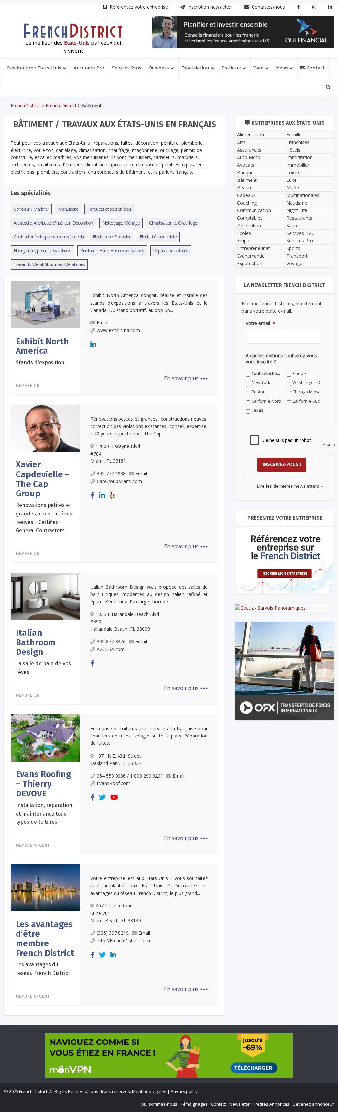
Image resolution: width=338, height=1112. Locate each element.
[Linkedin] (93, 344)
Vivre (258, 68)
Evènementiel (251, 256)
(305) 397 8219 (113, 933)
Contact (315, 68)
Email (102, 323)
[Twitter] (102, 797)
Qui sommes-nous (159, 1104)
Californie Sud (306, 401)
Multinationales (303, 195)
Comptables (250, 218)
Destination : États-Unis (34, 68)
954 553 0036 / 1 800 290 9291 (130, 776)
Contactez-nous (268, 7)
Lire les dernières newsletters (290, 486)
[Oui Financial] (243, 32)
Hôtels (293, 150)
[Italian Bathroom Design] (45, 595)
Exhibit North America (42, 346)
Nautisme (297, 203)
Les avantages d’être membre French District (45, 938)
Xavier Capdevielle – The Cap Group (43, 479)
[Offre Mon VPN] (169, 1055)
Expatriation (195, 68)
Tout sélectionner (267, 373)
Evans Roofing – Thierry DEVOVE (43, 784)
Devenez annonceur (313, 1104)
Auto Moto (248, 157)
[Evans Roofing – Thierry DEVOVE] (45, 737)
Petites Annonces (271, 1104)
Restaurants (299, 218)
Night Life (297, 210)
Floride (299, 373)
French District (61, 105)
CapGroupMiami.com (119, 481)
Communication (254, 210)
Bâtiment (247, 180)
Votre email (260, 323)
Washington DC (307, 382)
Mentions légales (149, 1091)
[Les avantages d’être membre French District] (45, 887)
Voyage (294, 263)
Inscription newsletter (209, 7)
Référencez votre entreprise (138, 7)
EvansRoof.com (113, 783)
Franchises (298, 142)
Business (159, 68)
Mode (293, 187)
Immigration (300, 157)
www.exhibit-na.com (118, 330)
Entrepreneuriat (253, 248)
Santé (293, 225)
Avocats (245, 165)
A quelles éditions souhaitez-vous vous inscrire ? (281, 359)
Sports (293, 248)
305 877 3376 (111, 641)
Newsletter (240, 1104)
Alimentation (250, 134)
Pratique (231, 68)
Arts (241, 142)
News (282, 68)
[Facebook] (92, 495)
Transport (297, 256)
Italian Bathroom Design (35, 642)
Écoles (244, 233)
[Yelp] (112, 495)
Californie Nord (266, 401)
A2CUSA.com (111, 649)
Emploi (244, 240)
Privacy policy (184, 1091)
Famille (294, 134)
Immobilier (298, 165)
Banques (246, 172)
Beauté (245, 187)
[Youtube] (114, 797)
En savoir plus (186, 378)
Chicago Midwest (307, 392)
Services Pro (300, 240)
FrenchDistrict (25, 105)
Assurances (249, 150)
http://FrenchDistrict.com (123, 940)
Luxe (292, 180)
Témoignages (194, 1104)
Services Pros (126, 68)
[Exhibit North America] (45, 304)
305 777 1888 (111, 473)
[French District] (73, 30)
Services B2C (300, 233)
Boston (259, 392)
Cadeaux (246, 195)
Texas (257, 410)
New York (261, 382)
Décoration (249, 225)
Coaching (247, 203)
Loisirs (293, 172)
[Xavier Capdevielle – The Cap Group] (45, 427)
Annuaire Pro (89, 68)
